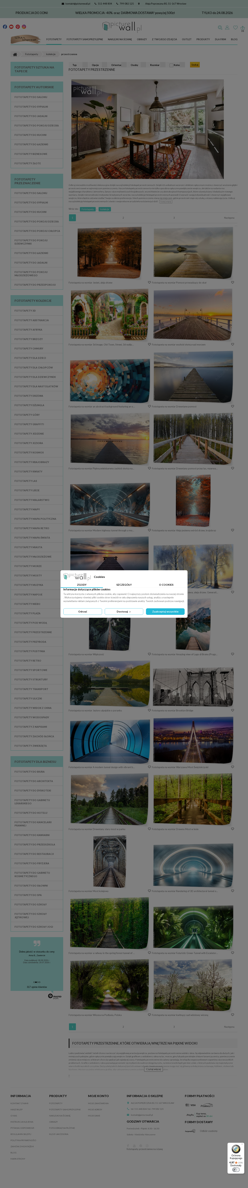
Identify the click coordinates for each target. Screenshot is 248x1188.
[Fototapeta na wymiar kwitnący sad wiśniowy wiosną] (193, 985)
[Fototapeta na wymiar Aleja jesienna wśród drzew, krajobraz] (193, 501)
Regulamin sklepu (21, 1134)
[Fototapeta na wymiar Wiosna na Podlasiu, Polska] (110, 985)
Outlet (187, 39)
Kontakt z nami (19, 1103)
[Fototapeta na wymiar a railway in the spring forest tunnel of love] (110, 923)
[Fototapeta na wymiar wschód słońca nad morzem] (193, 315)
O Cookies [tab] (166, 584)
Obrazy (142, 39)
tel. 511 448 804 (139, 1109)
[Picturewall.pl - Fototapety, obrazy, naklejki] (122, 27)
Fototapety (54, 39)
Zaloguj (227, 27)
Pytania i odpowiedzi (22, 1128)
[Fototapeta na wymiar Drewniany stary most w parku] (110, 799)
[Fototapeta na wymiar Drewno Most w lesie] (193, 799)
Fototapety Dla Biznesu (35, 762)
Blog (234, 39)
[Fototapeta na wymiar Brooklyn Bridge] (193, 687)
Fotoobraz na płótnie (62, 1128)
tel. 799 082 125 (156, 1109)
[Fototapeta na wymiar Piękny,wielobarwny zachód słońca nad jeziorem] (110, 439)
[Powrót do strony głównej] (15, 54)
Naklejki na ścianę (120, 39)
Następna (229, 217)
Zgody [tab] (81, 584)
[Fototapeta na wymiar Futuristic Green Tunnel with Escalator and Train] (193, 927)
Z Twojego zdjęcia (164, 39)
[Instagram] (24, 26)
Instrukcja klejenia (22, 1121)
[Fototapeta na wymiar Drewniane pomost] (193, 377)
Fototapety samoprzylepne (85, 39)
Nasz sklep (17, 1109)
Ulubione (235, 27)
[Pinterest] (17, 26)
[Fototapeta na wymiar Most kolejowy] (110, 861)
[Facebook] (5, 26)
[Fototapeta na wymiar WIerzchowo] (110, 563)
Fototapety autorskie (34, 87)
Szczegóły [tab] (124, 584)
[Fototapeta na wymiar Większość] (110, 625)
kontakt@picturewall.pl (78, 3)
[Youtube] (11, 26)
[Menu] (242, 1145)
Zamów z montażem (22, 1146)
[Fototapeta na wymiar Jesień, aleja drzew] (110, 253)
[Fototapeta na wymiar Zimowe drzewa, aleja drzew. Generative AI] (193, 566)
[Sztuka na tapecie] (26, 40)
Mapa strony (18, 1158)
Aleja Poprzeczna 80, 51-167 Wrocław (165, 3)
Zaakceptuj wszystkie (165, 611)
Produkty (203, 39)
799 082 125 (127, 3)
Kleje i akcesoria (58, 1134)
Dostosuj (123, 611)
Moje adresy (95, 1109)
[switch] (236, 1170)
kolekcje (104, 209)
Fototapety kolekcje (33, 301)
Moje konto (98, 1096)
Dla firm (220, 39)
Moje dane (94, 1115)
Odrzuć (82, 611)
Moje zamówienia (98, 1103)
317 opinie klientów (37, 987)
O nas (14, 1115)
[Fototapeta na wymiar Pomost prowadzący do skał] (193, 253)
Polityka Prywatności (23, 1140)
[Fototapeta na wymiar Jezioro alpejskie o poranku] (110, 684)
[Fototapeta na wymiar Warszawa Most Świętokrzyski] (193, 740)
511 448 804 (105, 3)
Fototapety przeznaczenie (27, 181)
